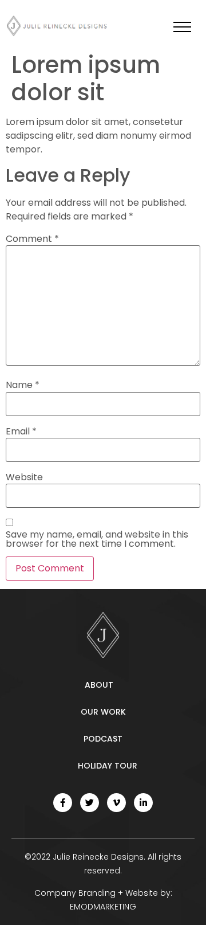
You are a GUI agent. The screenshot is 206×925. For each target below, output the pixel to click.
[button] (182, 26)
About (99, 685)
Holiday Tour (107, 765)
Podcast (103, 738)
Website (24, 477)
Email (21, 431)
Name (22, 385)
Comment (32, 239)
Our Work (103, 712)
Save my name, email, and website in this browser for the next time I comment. (97, 539)
